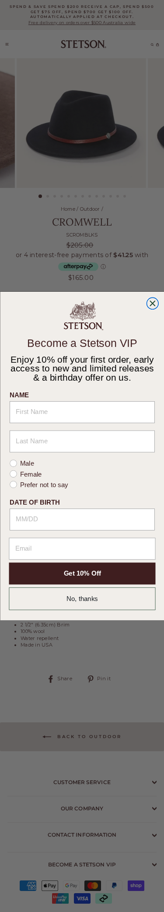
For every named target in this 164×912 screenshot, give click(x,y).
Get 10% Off (82, 573)
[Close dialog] (152, 303)
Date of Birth (35, 502)
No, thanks (82, 598)
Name (19, 395)
